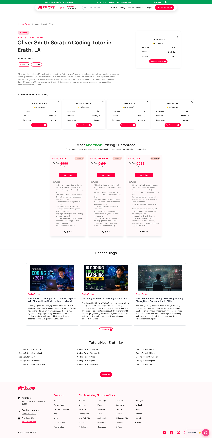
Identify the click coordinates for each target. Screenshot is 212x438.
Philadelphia (83, 427)
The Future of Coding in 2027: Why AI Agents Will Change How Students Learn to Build (52, 299)
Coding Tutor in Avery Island (30, 353)
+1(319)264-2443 (29, 414)
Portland (138, 405)
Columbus (101, 427)
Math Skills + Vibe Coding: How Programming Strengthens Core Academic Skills (160, 299)
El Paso (119, 427)
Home (20, 24)
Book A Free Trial (165, 7)
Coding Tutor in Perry (145, 349)
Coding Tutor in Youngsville (88, 353)
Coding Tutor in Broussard (30, 360)
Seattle (119, 409)
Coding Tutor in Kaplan (145, 360)
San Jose (101, 409)
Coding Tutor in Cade (86, 357)
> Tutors (26, 24)
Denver (119, 414)
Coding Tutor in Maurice (29, 357)
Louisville (138, 418)
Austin (100, 414)
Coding (122, 7)
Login (149, 7)
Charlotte (120, 400)
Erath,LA (25, 64)
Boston (82, 400)
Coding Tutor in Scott (145, 364)
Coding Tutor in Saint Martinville (32, 364)
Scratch (23, 33)
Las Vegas (139, 400)
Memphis (138, 414)
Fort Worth (101, 422)
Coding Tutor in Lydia (86, 360)
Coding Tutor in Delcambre (30, 349)
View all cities (59, 427)
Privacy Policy (59, 405)
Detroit (138, 409)
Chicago (82, 405)
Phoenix (82, 422)
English (131, 7)
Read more (105, 329)
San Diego (101, 400)
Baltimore (139, 422)
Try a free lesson (156, 61)
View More (106, 374)
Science (139, 7)
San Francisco (122, 405)
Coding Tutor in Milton (145, 353)
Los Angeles (84, 414)
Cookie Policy (59, 422)
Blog (55, 414)
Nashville (119, 422)
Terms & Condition (61, 409)
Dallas (99, 405)
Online (37, 64)
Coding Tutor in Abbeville (87, 349)
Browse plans (159, 2)
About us (57, 400)
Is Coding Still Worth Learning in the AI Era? (105, 298)
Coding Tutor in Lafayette (87, 364)
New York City (84, 418)
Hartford (82, 409)
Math (113, 7)
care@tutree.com (29, 421)
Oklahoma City (122, 418)
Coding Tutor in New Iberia (147, 357)
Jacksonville (102, 418)
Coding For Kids (34, 294)
